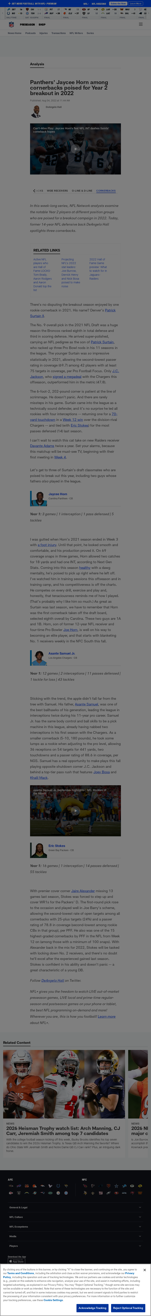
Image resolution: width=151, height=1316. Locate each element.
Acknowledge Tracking (92, 1308)
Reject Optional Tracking (128, 1308)
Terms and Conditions (20, 1273)
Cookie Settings (53, 1300)
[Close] (144, 1270)
